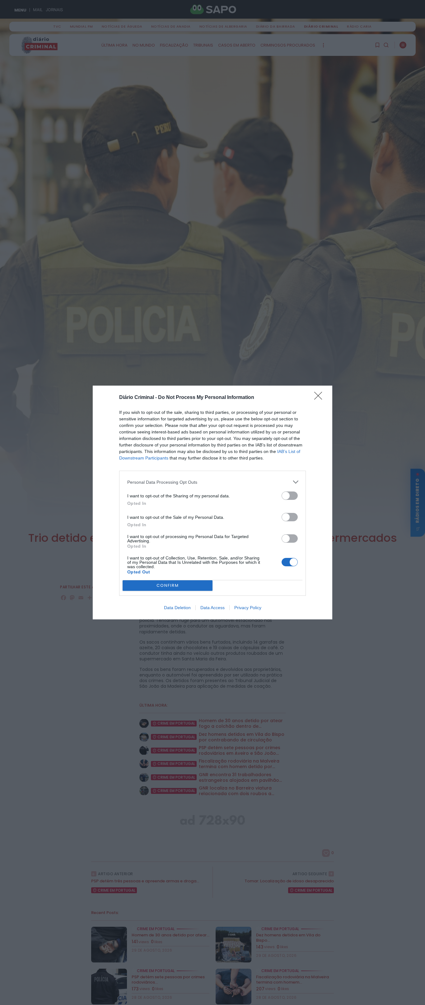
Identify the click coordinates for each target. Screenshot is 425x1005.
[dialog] (212, 502)
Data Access (212, 607)
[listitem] (212, 482)
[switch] (290, 495)
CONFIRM (167, 585)
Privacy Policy (247, 607)
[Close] (320, 398)
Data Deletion (177, 607)
